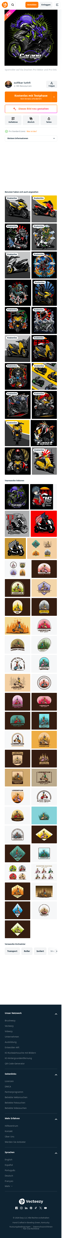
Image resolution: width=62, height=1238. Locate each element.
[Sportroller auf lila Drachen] (17, 722)
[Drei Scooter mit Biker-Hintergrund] (18, 658)
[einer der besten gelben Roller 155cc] (17, 208)
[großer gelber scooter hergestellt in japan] (17, 460)
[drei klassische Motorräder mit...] (18, 517)
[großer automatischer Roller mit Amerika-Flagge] (18, 803)
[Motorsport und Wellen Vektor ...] (17, 432)
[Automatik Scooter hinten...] (17, 686)
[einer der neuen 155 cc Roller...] (17, 237)
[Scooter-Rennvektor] (18, 573)
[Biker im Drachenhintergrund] (18, 630)
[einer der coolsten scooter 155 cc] (17, 321)
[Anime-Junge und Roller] (18, 749)
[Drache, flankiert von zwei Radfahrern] (18, 377)
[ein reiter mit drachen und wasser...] (17, 265)
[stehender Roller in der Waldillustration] (20, 828)
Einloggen (46, 4)
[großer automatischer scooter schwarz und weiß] (42, 800)
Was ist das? (32, 131)
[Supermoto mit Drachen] (17, 293)
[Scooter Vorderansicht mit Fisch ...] (43, 404)
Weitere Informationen (17, 138)
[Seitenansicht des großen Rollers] (17, 776)
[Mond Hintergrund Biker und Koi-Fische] (17, 349)
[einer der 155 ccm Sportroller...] (43, 601)
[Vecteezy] (5, 5)
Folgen (52, 86)
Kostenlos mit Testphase (31, 97)
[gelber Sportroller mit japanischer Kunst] (17, 404)
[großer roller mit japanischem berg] (17, 488)
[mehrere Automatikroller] (17, 544)
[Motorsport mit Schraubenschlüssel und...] (17, 602)
